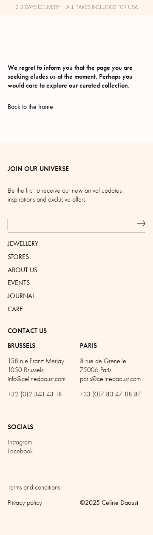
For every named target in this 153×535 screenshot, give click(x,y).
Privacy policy (25, 503)
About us (22, 270)
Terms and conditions (34, 487)
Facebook (20, 451)
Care (15, 309)
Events (19, 283)
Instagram (20, 442)
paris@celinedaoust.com (110, 379)
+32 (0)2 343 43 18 (35, 394)
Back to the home (30, 106)
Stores (18, 257)
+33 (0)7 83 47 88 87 (110, 394)
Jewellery (23, 243)
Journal (21, 296)
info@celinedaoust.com (36, 379)
